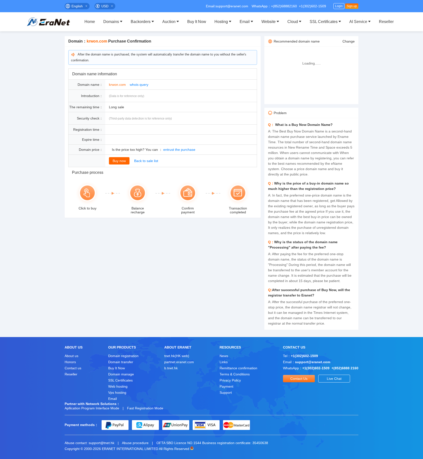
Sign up (352, 6)
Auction (169, 22)
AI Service (358, 22)
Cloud (292, 22)
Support (226, 392)
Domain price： (91, 150)
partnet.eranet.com (179, 362)
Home (89, 22)
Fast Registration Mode (145, 408)
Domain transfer (120, 362)
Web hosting (118, 386)
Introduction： (92, 96)
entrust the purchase (179, 150)
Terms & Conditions (235, 374)
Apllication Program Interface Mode (92, 408)
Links (224, 362)
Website (268, 22)
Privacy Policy (230, 380)
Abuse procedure (135, 443)
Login (339, 6)
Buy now (119, 161)
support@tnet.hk (101, 443)
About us (71, 356)
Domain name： (90, 85)
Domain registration (123, 356)
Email (245, 22)
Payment (226, 386)
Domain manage (121, 374)
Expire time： (92, 140)
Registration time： (88, 129)
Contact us (73, 368)
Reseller (386, 22)
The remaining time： (86, 107)
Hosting (221, 22)
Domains (111, 22)
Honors (70, 362)
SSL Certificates (324, 22)
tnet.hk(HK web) (176, 356)
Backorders (141, 22)
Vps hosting (117, 392)
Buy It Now (196, 22)
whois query (139, 85)
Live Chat (334, 379)
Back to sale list (146, 161)
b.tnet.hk (171, 368)
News (224, 356)
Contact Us (298, 379)
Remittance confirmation (238, 368)
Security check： (90, 118)
